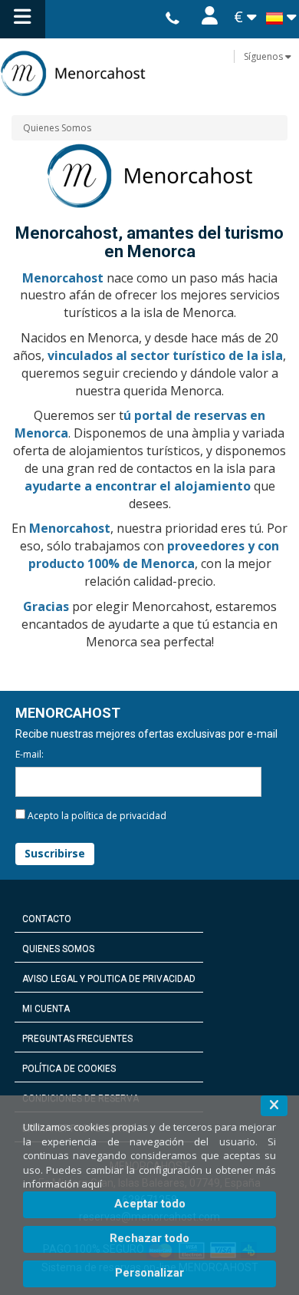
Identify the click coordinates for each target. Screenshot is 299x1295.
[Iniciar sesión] (210, 19)
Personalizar (149, 1273)
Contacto (46, 918)
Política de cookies (69, 1068)
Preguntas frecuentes (77, 1038)
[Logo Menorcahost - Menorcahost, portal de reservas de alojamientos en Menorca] (149, 73)
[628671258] (172, 18)
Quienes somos (58, 948)
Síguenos (264, 56)
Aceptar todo (150, 1204)
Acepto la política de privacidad (97, 815)
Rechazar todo (149, 1238)
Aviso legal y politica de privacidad (109, 978)
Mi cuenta (46, 1008)
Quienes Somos (57, 127)
